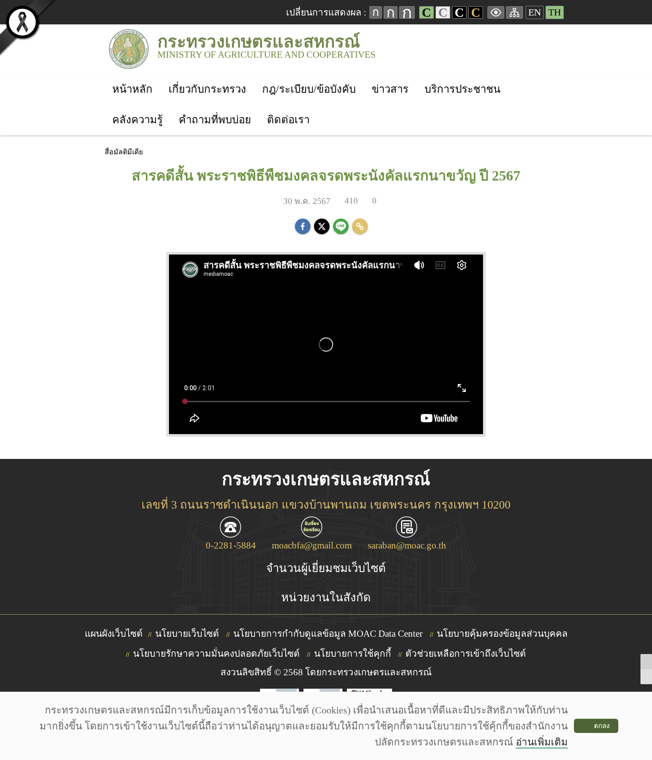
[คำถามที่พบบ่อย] (215, 108)
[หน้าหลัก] (132, 77)
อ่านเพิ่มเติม (542, 742)
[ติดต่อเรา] (288, 108)
